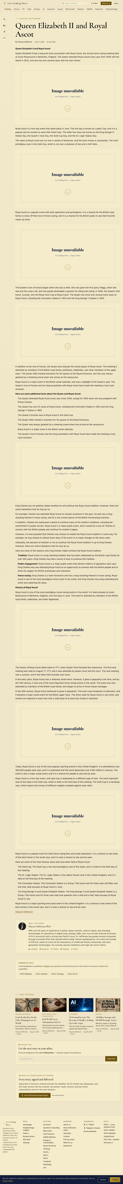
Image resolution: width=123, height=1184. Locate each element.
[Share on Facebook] (4, 31)
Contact (66, 1136)
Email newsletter (90, 1131)
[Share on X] (4, 19)
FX (23, 9)
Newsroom (67, 1146)
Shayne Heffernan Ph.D (39, 926)
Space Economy (49, 1146)
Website (66, 949)
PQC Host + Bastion (111, 1139)
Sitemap (26, 1143)
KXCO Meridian (26, 974)
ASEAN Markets (49, 1137)
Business (45, 949)
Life (44, 1167)
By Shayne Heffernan (23, 42)
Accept (115, 1180)
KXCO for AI (72, 974)
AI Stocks (47, 1125)
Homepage (27, 1125)
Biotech (81, 9)
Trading (7, 9)
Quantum (51, 9)
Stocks (16, 9)
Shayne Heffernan (30, 19)
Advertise (67, 1133)
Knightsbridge (111, 9)
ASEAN (89, 9)
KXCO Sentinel (41, 974)
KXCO (47, 966)
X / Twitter (90, 1125)
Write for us (106, 3)
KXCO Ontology (57, 974)
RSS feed (26, 1139)
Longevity (47, 1161)
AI (43, 9)
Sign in (116, 3)
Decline (103, 1180)
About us (66, 1125)
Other (75, 949)
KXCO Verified (109, 1130)
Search (26, 1133)
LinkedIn (34, 949)
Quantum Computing (51, 1128)
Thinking (46, 1149)
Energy (37, 9)
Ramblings (47, 1164)
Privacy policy (68, 1139)
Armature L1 (108, 1143)
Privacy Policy (8, 1181)
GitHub (55, 949)
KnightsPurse (109, 1136)
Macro (45, 1155)
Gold (29, 9)
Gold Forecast (48, 1134)
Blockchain (70, 9)
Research (99, 9)
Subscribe (111, 1059)
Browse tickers (29, 1136)
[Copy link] (4, 38)
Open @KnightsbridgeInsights (36, 1095)
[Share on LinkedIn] (4, 25)
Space (60, 9)
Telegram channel (93, 1128)
